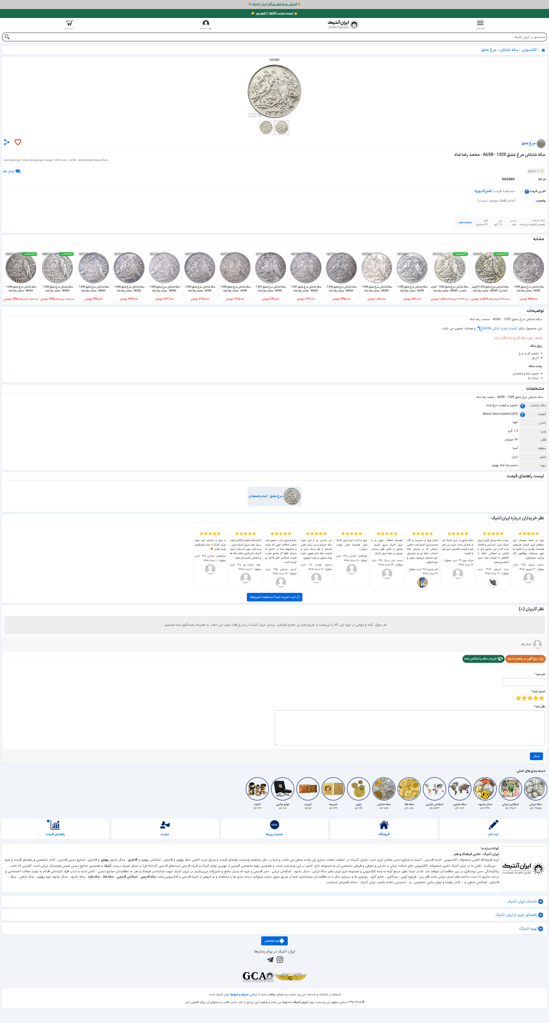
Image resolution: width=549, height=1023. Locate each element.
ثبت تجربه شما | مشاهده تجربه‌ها (273, 597)
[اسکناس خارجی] (434, 788)
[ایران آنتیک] (543, 50)
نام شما (540, 674)
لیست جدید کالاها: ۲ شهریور (274, 13)
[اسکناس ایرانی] (510, 788)
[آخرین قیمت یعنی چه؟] (527, 191)
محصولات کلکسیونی (428, 865)
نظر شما (540, 706)
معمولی (535, 698)
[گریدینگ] (258, 976)
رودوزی (363, 876)
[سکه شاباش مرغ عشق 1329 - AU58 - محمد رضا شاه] (274, 91)
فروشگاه (384, 834)
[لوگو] (343, 24)
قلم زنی (424, 876)
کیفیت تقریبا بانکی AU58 (500, 328)
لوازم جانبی (434, 882)
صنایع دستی (79, 865)
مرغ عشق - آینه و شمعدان (266, 496)
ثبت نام (494, 834)
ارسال (536, 756)
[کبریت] (308, 788)
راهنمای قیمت (55, 834)
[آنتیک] (257, 788)
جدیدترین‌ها (274, 834)
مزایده (165, 834)
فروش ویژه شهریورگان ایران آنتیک (274, 4)
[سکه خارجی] (459, 788)
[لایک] (17, 142)
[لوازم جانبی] (282, 788)
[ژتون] (358, 788)
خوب (524, 698)
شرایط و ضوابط (239, 994)
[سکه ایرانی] (535, 788)
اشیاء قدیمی (189, 865)
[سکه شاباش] (383, 788)
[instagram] (279, 959)
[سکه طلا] (409, 788)
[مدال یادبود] (485, 788)
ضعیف (541, 698)
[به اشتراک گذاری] (7, 142)
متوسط (530, 698)
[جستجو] (7, 37)
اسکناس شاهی (477, 882)
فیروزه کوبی (408, 876)
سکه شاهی (26, 876)
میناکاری (392, 876)
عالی (518, 698)
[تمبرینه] (333, 788)
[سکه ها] (290, 976)
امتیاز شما (539, 691)
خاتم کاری (377, 876)
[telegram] (269, 959)
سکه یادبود (78, 876)
